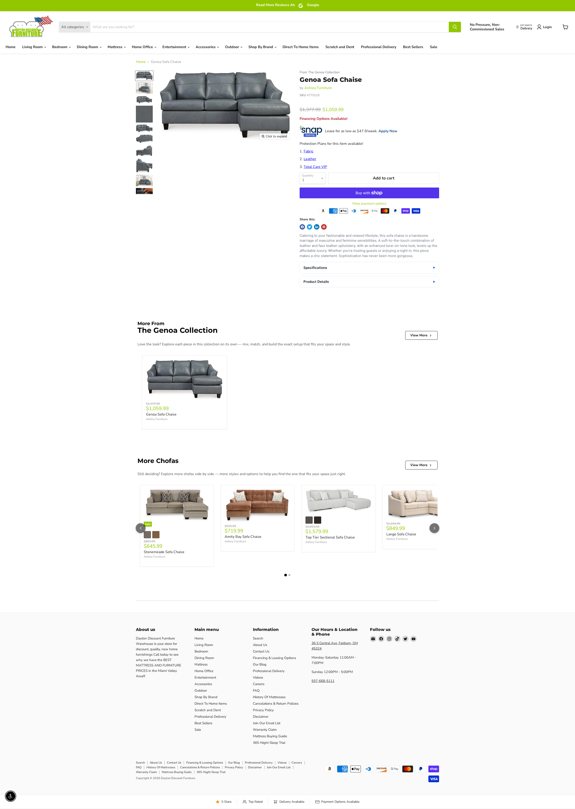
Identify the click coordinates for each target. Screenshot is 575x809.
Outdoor (232, 47)
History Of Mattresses (269, 697)
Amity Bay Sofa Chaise (243, 536)
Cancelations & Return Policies (276, 703)
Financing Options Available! (323, 118)
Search (258, 638)
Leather (310, 158)
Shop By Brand (261, 47)
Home (10, 47)
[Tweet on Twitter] (309, 227)
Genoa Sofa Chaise (161, 414)
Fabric (308, 151)
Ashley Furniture (318, 87)
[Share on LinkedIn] (316, 227)
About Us (260, 645)
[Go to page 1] (285, 575)
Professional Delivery (378, 47)
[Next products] (434, 528)
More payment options (369, 204)
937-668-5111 (323, 681)
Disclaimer (260, 716)
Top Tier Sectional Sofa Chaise (330, 537)
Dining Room (88, 47)
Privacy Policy (263, 710)
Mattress (115, 47)
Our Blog (259, 664)
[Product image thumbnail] (144, 88)
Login (547, 27)
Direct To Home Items (301, 47)
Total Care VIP (315, 166)
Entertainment (174, 47)
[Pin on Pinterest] (324, 227)
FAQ (256, 690)
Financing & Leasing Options (274, 658)
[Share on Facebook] (302, 227)
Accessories (206, 47)
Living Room (33, 47)
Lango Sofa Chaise (401, 534)
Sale (433, 47)
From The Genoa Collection (320, 72)
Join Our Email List (266, 723)
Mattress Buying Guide (270, 736)
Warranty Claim (265, 729)
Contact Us (261, 651)
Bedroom (60, 47)
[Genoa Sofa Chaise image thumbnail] (144, 76)
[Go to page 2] (289, 575)
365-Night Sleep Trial (269, 742)
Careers (258, 684)
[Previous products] (141, 528)
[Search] (455, 27)
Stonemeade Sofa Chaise (164, 552)
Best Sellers (413, 47)
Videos (258, 677)
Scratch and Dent (339, 47)
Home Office (143, 47)
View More (418, 335)
